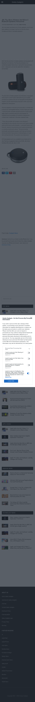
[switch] (28, 353)
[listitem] (17, 349)
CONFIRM (11, 381)
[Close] (31, 318)
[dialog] (17, 351)
